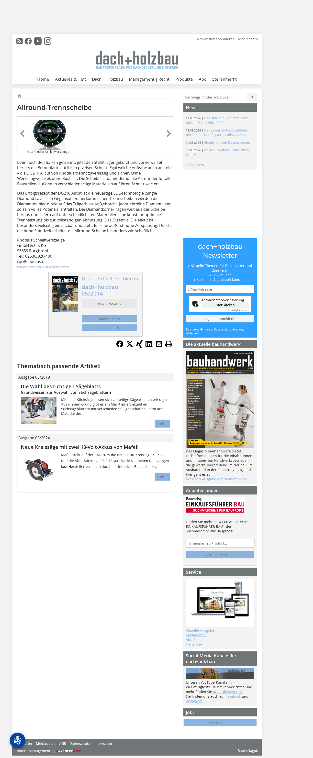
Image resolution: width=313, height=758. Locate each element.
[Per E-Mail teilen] (159, 344)
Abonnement (109, 319)
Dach (96, 79)
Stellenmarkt (224, 79)
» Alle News (195, 164)
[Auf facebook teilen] (120, 346)
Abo (202, 79)
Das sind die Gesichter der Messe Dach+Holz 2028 (217, 120)
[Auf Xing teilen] (139, 346)
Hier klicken (225, 305)
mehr (162, 423)
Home (43, 79)
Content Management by (35, 750)
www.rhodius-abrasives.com (43, 267)
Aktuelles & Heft (70, 79)
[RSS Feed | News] (19, 41)
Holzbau (115, 79)
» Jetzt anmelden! (220, 318)
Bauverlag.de (248, 750)
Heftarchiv (194, 644)
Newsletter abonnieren (216, 39)
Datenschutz (79, 743)
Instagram (194, 701)
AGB (62, 743)
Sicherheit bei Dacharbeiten (218, 142)
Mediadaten (248, 39)
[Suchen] (252, 97)
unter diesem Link (228, 691)
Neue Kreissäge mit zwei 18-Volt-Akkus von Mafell (80, 447)
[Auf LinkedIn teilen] (149, 346)
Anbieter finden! (222, 554)
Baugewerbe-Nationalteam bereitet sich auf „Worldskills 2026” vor (217, 132)
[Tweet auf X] (129, 346)
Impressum (102, 743)
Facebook (233, 696)
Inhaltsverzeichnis (109, 327)
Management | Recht (149, 79)
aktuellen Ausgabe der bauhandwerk (216, 479)
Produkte (184, 79)
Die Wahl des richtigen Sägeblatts (61, 386)
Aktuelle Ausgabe (200, 630)
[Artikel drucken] (169, 344)
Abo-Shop (194, 639)
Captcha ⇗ (238, 310)
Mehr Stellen (220, 722)
